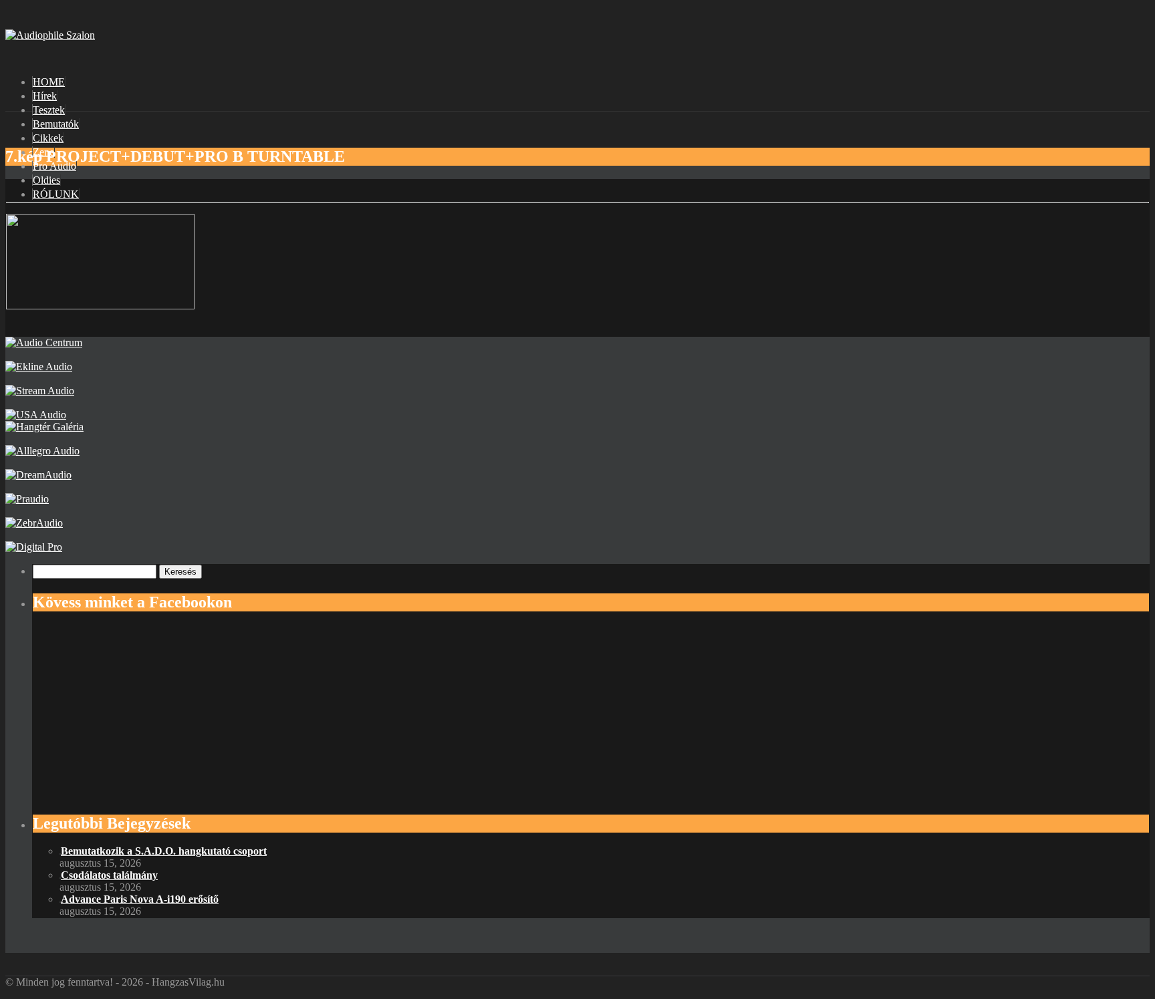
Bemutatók (56, 124)
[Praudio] (27, 499)
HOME (49, 82)
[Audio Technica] (38, 366)
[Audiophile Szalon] (50, 35)
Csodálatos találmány (109, 875)
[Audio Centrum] (43, 342)
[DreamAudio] (38, 474)
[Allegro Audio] (42, 450)
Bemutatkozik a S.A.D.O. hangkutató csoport (164, 851)
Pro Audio (54, 166)
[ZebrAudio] (34, 523)
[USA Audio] (35, 414)
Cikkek (48, 138)
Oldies (46, 180)
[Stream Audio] (39, 390)
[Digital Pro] (33, 547)
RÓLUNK (56, 194)
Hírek (45, 96)
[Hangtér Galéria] (44, 426)
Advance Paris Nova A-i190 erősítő (140, 899)
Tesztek (49, 110)
